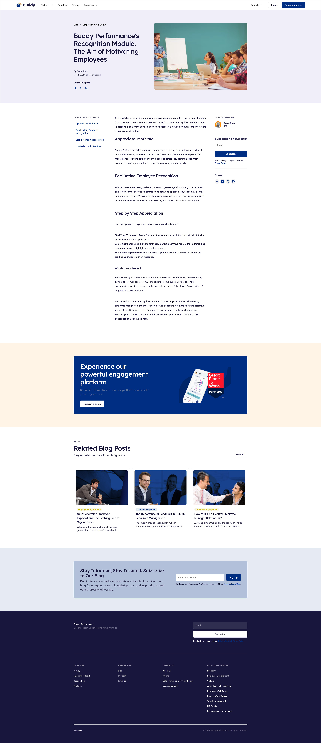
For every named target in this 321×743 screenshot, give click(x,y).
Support (122, 676)
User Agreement (170, 686)
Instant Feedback (82, 676)
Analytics (78, 686)
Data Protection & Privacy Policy (231, 641)
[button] (46, 5)
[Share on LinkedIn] (75, 88)
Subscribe (231, 153)
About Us (62, 5)
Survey (77, 671)
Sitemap (122, 681)
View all (240, 454)
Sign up (234, 577)
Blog (120, 671)
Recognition (79, 681)
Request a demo (293, 5)
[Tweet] (80, 88)
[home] (25, 5)
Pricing (75, 5)
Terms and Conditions (232, 584)
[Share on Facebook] (86, 88)
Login (274, 5)
